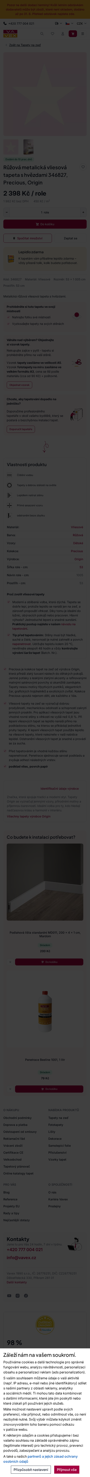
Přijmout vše (67, 1470)
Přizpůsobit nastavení (31, 1470)
